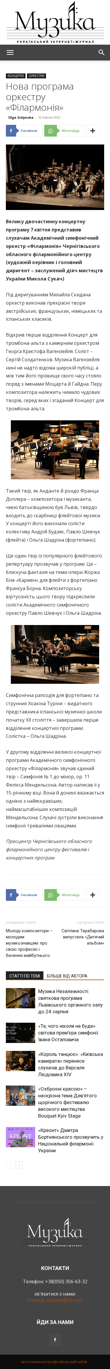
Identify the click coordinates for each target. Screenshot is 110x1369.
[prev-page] (9, 1165)
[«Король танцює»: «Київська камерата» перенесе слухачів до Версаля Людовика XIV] (20, 1061)
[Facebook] (55, 1340)
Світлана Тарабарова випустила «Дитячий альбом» (83, 937)
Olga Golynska (20, 117)
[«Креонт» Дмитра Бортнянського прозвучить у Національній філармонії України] (20, 1137)
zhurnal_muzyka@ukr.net (55, 1300)
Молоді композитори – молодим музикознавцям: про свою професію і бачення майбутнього (29, 943)
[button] (10, 53)
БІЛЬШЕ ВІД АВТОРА (67, 976)
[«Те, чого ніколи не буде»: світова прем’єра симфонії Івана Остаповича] (20, 1033)
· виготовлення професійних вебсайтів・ (55, 1361)
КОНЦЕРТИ (16, 76)
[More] (93, 131)
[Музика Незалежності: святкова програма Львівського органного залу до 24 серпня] (20, 998)
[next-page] (19, 1165)
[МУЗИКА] (55, 22)
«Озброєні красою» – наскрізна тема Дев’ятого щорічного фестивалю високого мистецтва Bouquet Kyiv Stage (67, 1102)
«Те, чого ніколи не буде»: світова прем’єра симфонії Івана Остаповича (68, 1032)
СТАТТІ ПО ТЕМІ (24, 976)
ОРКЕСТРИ (36, 76)
